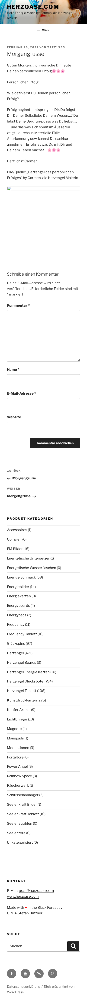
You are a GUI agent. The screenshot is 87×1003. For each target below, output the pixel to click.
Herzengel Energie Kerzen (28, 672)
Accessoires (17, 530)
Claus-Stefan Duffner (24, 913)
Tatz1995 (56, 47)
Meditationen (18, 748)
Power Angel (17, 766)
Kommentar (18, 305)
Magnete (14, 729)
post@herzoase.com (36, 890)
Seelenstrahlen (19, 823)
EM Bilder (15, 549)
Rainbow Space (19, 776)
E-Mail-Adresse (21, 393)
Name (13, 370)
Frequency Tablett (22, 634)
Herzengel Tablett (21, 691)
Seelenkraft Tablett (23, 814)
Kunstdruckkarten (22, 700)
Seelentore (16, 833)
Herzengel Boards (21, 662)
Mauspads (15, 738)
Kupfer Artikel (18, 710)
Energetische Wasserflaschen (31, 568)
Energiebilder (18, 587)
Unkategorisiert (20, 842)
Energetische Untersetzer (28, 558)
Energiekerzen (19, 596)
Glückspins (16, 643)
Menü (46, 30)
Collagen (14, 539)
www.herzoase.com (23, 896)
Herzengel (15, 653)
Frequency (15, 625)
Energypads (16, 615)
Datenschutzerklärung (23, 986)
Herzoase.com (33, 6)
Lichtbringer (17, 719)
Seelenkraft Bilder (22, 804)
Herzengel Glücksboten (26, 681)
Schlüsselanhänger (23, 795)
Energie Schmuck (21, 577)
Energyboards (18, 606)
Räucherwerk (18, 785)
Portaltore (15, 757)
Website (14, 417)
